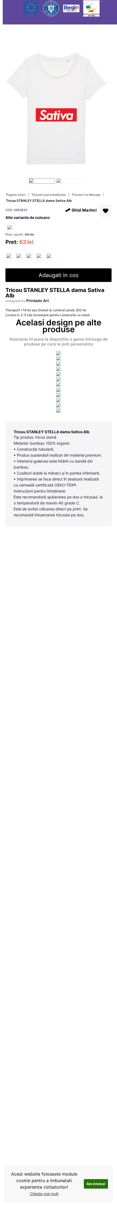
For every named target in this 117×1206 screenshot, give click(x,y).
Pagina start (16, 195)
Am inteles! (96, 1184)
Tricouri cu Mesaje (86, 195)
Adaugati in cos (58, 275)
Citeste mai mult (44, 1193)
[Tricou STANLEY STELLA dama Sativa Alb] (8, 257)
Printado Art (37, 300)
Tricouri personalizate (48, 195)
